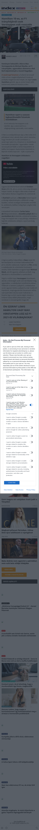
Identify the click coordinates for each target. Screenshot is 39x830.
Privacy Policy (30, 490)
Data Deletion (8, 490)
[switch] (31, 381)
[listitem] (19, 376)
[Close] (35, 340)
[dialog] (19, 415)
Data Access (19, 490)
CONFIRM (12, 482)
